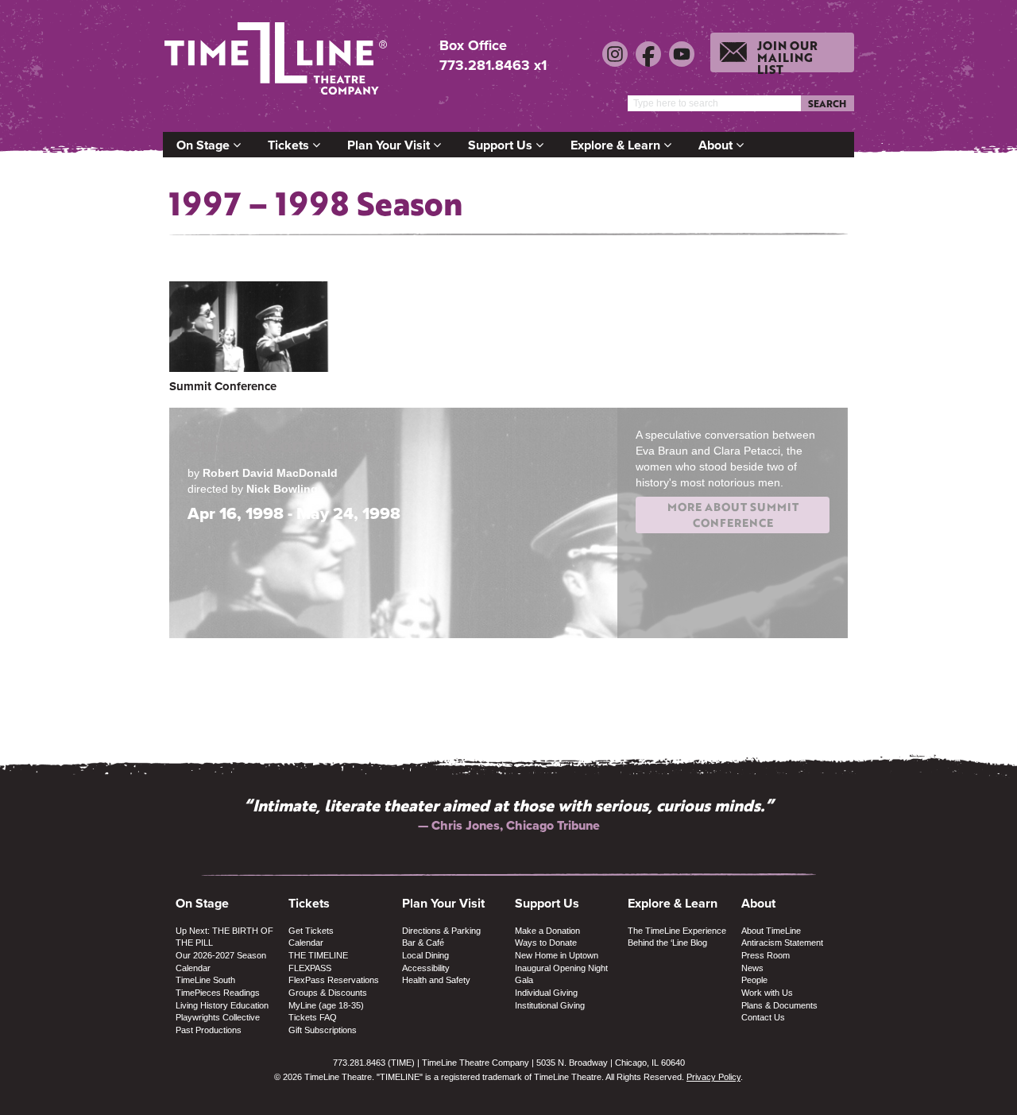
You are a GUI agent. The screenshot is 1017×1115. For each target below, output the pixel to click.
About (717, 145)
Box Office (473, 46)
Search (827, 103)
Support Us (502, 145)
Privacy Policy (713, 1077)
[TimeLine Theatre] (278, 65)
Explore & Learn (616, 145)
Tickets (290, 145)
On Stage (204, 145)
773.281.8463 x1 (493, 65)
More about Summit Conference (733, 514)
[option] (508, 814)
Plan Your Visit (390, 145)
